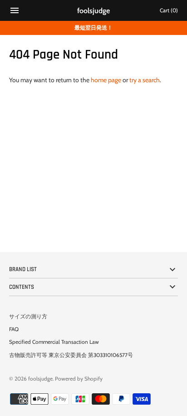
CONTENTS (21, 287)
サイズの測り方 (28, 316)
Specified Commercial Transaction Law (54, 342)
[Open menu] (14, 11)
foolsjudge (40, 379)
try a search (144, 80)
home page (106, 80)
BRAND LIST (23, 269)
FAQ (14, 329)
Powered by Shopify (79, 379)
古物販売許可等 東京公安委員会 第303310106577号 (71, 355)
